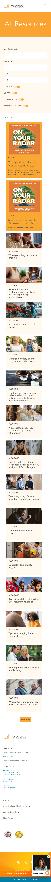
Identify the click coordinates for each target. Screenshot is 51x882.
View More (25, 719)
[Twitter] (25, 862)
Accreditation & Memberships (15, 806)
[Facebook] (11, 862)
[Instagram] (18, 862)
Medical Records (9, 812)
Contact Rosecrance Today (14, 761)
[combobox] (25, 56)
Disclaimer (9, 873)
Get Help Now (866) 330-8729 (25, 879)
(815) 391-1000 (8, 757)
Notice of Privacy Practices (21, 873)
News (5, 800)
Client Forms (8, 818)
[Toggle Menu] (45, 5)
